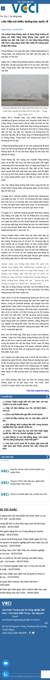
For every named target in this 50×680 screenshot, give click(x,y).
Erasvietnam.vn (41, 676)
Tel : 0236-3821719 (26, 2)
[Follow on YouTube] (33, 633)
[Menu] (3, 8)
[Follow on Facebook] (30, 633)
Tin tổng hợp (15, 16)
